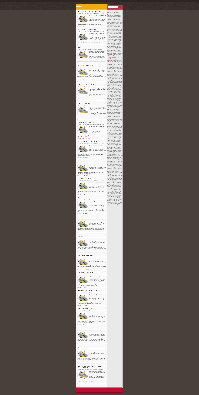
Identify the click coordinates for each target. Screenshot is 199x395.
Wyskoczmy (84, 26)
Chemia (79, 198)
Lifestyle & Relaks (85, 175)
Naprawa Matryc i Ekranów (86, 122)
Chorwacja (84, 287)
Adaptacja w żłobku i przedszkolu (89, 11)
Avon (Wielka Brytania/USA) (86, 138)
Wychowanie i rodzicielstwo (87, 157)
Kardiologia (84, 194)
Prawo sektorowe (83, 103)
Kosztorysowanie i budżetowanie (89, 309)
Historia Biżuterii (83, 328)
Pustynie (80, 236)
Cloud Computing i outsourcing (87, 44)
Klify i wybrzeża (85, 213)
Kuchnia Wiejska (85, 305)
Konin (79, 47)
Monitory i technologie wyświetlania (90, 141)
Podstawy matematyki (85, 65)
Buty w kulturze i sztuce (85, 255)
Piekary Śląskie (82, 217)
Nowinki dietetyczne (86, 383)
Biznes (83, 324)
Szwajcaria (81, 347)
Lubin (79, 7)
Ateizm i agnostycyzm (86, 269)
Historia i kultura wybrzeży (87, 29)
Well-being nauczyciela (85, 84)
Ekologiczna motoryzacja (86, 273)
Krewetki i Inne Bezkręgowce (87, 291)
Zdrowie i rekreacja (84, 178)
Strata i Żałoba (82, 161)
